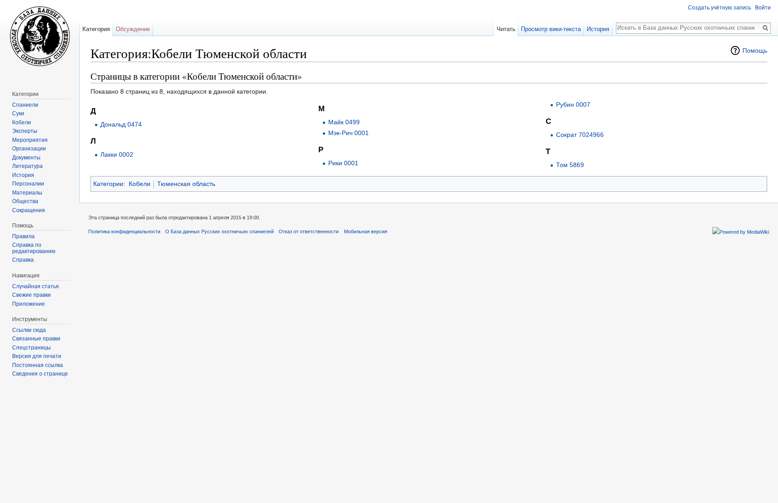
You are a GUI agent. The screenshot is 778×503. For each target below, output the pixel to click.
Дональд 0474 (121, 124)
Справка (23, 260)
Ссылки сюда (29, 330)
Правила (23, 236)
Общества (25, 201)
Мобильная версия (365, 231)
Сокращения (28, 210)
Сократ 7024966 (580, 134)
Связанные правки (36, 338)
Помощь (754, 50)
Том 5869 (570, 164)
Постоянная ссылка (37, 365)
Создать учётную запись (719, 8)
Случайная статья (35, 286)
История (598, 29)
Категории (108, 183)
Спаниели (25, 105)
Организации (29, 148)
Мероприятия (30, 140)
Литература (27, 166)
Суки (18, 113)
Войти (763, 8)
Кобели (139, 183)
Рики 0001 (343, 163)
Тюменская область (186, 183)
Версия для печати (36, 356)
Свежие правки (31, 295)
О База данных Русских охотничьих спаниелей (219, 231)
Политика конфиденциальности (124, 231)
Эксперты (24, 131)
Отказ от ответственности (309, 231)
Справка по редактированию (33, 248)
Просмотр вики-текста (551, 29)
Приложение (28, 304)
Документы (26, 157)
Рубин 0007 (573, 104)
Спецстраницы (31, 347)
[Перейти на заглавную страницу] (40, 36)
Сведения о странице (40, 374)
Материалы (27, 193)
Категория (96, 29)
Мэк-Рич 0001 (348, 132)
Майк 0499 (344, 122)
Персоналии (28, 184)
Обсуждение (133, 29)
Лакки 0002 (116, 154)
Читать (506, 29)
